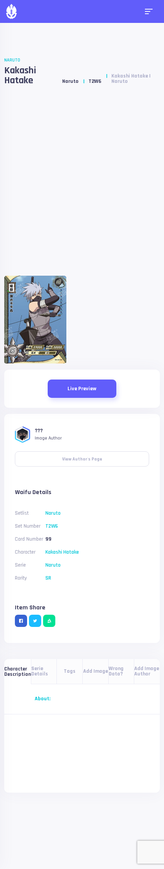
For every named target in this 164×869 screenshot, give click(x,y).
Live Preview (82, 388)
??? (39, 430)
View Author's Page (82, 456)
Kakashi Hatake (20, 75)
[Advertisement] (82, 184)
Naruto (12, 60)
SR (48, 578)
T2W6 (94, 81)
